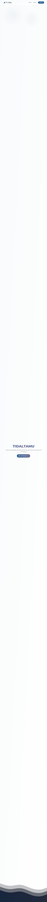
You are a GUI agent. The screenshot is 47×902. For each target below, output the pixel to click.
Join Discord (24, 455)
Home (29, 2)
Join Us (41, 2)
